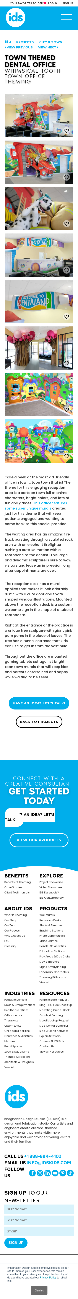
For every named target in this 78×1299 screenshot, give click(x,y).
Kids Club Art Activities (53, 1031)
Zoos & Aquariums (16, 1051)
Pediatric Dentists (15, 1000)
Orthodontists (13, 1015)
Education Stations (52, 951)
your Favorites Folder (26, 3)
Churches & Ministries (18, 1036)
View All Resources (51, 1051)
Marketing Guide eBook (54, 1010)
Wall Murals (47, 915)
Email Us (37, 1163)
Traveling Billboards (52, 977)
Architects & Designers (19, 1062)
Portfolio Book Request (53, 1000)
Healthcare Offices (16, 1010)
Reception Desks (50, 920)
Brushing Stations (51, 930)
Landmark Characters (54, 972)
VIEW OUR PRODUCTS (39, 840)
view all (44, 982)
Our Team (10, 925)
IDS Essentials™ (49, 892)
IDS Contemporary (51, 898)
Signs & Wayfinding (52, 967)
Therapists (11, 1020)
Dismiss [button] (39, 1290)
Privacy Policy (48, 1277)
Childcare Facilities (17, 1031)
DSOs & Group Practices (20, 1005)
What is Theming (15, 915)
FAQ (6, 941)
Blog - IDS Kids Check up (55, 1005)
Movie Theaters (49, 961)
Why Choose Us (14, 936)
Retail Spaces (13, 1046)
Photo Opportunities (52, 936)
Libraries (9, 1041)
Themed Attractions (17, 1057)
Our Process (12, 930)
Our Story (10, 920)
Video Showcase (50, 887)
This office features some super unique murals (36, 506)
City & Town (50, 42)
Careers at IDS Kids (51, 1041)
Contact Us (46, 1046)
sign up (67, 3)
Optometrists (12, 1025)
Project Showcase (51, 882)
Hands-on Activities (52, 946)
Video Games (48, 941)
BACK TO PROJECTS (39, 722)
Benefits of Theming (17, 882)
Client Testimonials (17, 892)
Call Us (32, 1156)
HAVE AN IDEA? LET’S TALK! (39, 703)
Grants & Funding (51, 1015)
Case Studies (13, 887)
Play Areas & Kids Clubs (54, 956)
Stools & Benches (50, 925)
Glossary (10, 946)
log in (52, 3)
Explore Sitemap (49, 1036)
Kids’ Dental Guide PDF (53, 1025)
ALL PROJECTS (21, 42)
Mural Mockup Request (54, 1020)
